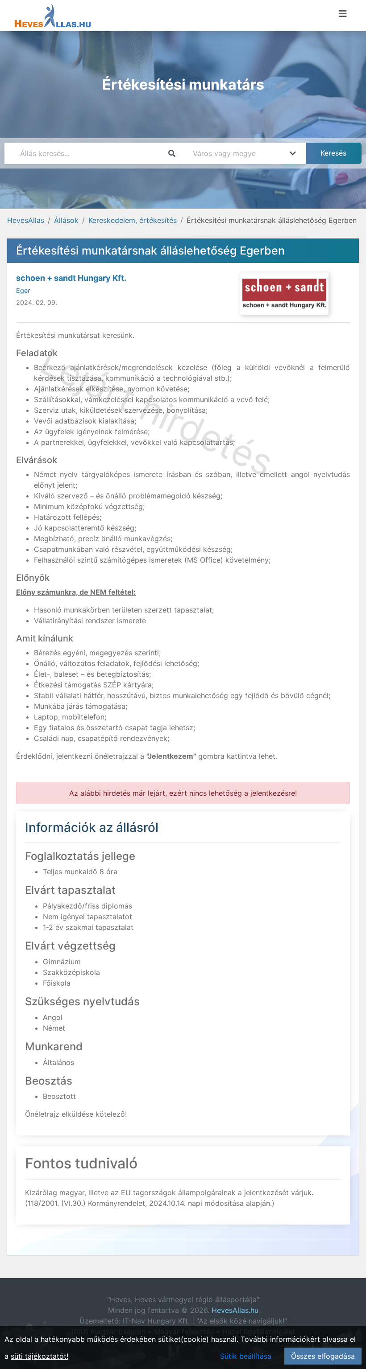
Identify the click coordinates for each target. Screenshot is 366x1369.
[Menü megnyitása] (343, 14)
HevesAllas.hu (235, 1310)
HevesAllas (25, 220)
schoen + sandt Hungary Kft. (71, 278)
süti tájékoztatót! (39, 1356)
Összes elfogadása (323, 1356)
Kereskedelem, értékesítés (132, 220)
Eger (23, 290)
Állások (66, 220)
